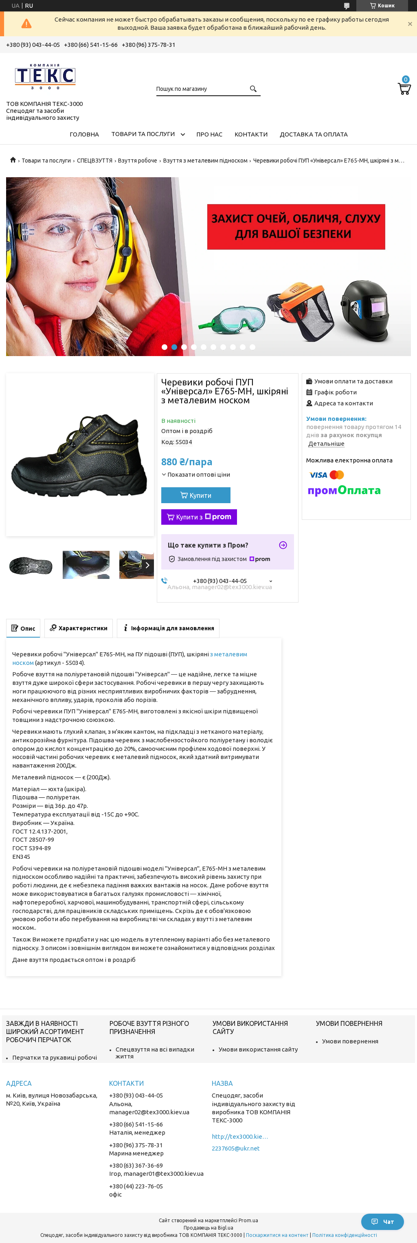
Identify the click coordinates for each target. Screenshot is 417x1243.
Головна (84, 134)
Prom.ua (248, 1220)
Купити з (189, 517)
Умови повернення (350, 1041)
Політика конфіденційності (344, 1235)
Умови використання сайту (258, 1049)
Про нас (209, 134)
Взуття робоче (137, 160)
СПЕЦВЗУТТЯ (94, 160)
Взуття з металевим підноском (205, 160)
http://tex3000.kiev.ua (240, 1136)
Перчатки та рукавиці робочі (54, 1057)
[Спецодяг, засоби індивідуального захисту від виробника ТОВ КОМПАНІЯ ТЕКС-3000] (47, 75)
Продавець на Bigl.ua (208, 1227)
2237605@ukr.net (236, 1148)
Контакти (251, 134)
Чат (388, 1222)
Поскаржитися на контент (277, 1235)
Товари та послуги (143, 133)
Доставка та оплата (314, 134)
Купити (200, 495)
